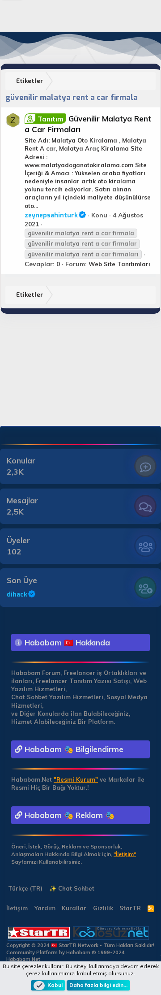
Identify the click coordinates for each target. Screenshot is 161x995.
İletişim (17, 908)
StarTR (130, 908)
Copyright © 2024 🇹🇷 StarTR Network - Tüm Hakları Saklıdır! (80, 945)
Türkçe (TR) (24, 888)
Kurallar (74, 908)
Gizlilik (103, 908)
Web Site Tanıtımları (119, 264)
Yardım (44, 908)
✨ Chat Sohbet (71, 888)
